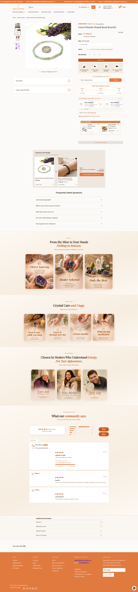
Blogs (34, 563)
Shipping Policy (37, 568)
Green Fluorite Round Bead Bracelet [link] (44, 178)
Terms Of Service (57, 565)
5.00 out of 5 (51, 429)
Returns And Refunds (58, 563)
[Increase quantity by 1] (99, 54)
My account (107, 8)
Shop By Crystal (46, 12)
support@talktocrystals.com (47, 1)
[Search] (93, 7)
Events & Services (59, 12)
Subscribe (108, 575)
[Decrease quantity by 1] (89, 54)
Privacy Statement (57, 568)
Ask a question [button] (103, 434)
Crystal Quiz (71, 12)
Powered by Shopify (15, 587)
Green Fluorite (21, 17)
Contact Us (55, 571)
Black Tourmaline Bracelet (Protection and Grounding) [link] (65, 178)
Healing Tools (17, 563)
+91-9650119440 (35, 1)
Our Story (36, 560)
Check (115, 80)
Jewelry (15, 560)
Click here (93, 112)
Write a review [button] (104, 429)
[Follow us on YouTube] (36, 588)
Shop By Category (18, 12)
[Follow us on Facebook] (24, 588)
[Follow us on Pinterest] (33, 588)
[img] (59, 452)
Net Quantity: (82, 54)
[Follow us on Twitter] (27, 588)
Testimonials (36, 565)
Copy (100, 104)
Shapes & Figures (18, 565)
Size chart (120, 32)
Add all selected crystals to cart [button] (91, 174)
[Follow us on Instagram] (30, 588)
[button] (121, 7)
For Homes (16, 568)
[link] (44, 167)
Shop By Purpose (33, 12)
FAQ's (54, 560)
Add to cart (100, 60)
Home (14, 17)
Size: (83, 41)
